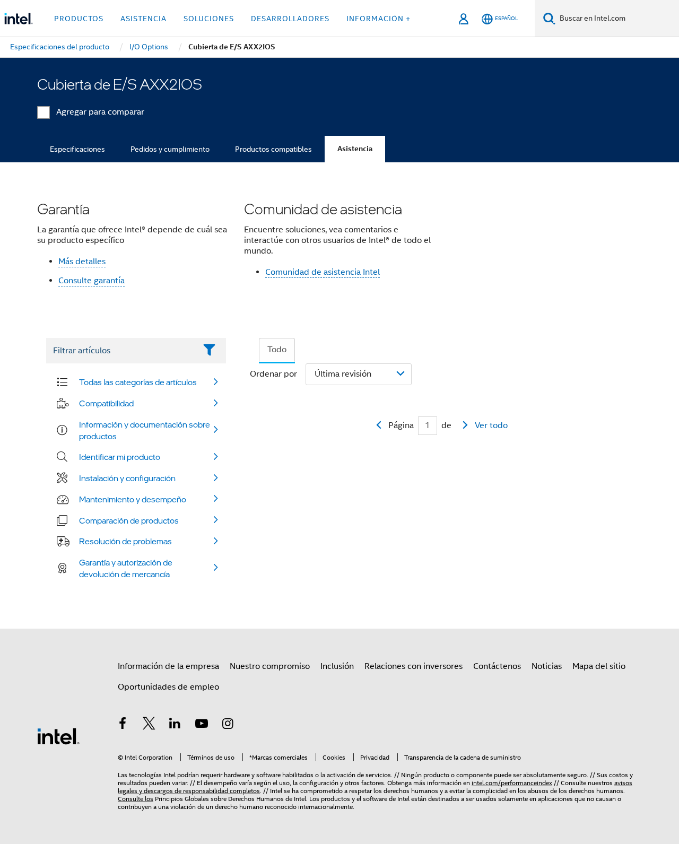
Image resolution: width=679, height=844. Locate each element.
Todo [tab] (276, 349)
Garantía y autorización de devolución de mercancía (125, 568)
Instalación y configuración (127, 478)
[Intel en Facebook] (123, 725)
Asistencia (354, 149)
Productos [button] (78, 18)
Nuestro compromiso (270, 666)
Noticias (547, 666)
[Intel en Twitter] (149, 725)
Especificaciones (77, 149)
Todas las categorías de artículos (138, 382)
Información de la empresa (168, 666)
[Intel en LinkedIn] (175, 725)
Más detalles (82, 261)
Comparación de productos (129, 520)
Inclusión (337, 666)
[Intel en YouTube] (202, 725)
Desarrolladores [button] (290, 18)
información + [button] (378, 18)
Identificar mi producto (119, 456)
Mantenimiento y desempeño (132, 499)
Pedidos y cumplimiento (170, 149)
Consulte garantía (91, 280)
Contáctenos (497, 666)
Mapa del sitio (598, 666)
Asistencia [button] (143, 18)
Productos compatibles (273, 149)
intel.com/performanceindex (512, 783)
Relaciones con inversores (413, 666)
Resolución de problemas (125, 541)
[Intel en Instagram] (228, 725)
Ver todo (491, 425)
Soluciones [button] (209, 18)
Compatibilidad (106, 403)
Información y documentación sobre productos (144, 430)
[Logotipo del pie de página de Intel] (58, 735)
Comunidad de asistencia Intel (322, 272)
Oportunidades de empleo (168, 687)
